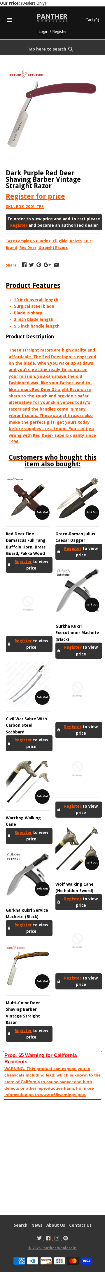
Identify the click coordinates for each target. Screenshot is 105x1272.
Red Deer (28, 248)
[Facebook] (48, 1239)
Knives (76, 241)
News (37, 1225)
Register (59, 31)
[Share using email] (56, 264)
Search (20, 1225)
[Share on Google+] (47, 264)
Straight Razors (53, 248)
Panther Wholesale (58, 1248)
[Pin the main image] (38, 264)
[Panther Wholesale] (52, 17)
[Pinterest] (65, 1239)
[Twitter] (39, 1239)
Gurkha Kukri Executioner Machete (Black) (77, 633)
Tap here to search (47, 49)
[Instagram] (57, 1239)
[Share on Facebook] (24, 264)
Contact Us (80, 1225)
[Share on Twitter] (31, 264)
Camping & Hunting (33, 241)
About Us (55, 1225)
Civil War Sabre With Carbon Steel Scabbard (26, 725)
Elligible (60, 241)
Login (43, 31)
